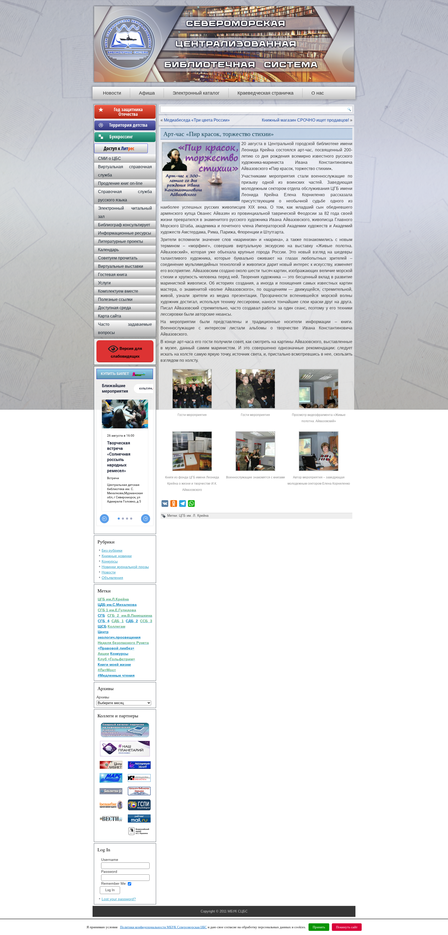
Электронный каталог (196, 93)
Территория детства (128, 125)
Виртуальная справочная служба (125, 171)
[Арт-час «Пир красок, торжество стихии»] (192, 408)
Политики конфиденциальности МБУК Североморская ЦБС (163, 927)
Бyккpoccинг (128, 136)
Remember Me (113, 883)
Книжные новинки (117, 556)
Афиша (147, 93)
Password (109, 871)
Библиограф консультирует (124, 225)
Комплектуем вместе (118, 291)
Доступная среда (114, 308)
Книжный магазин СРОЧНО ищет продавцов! (305, 120)
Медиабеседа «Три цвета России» (197, 120)
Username (109, 860)
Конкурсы (110, 561)
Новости (112, 93)
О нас (317, 93)
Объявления (112, 578)
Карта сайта (109, 316)
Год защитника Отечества (128, 111)
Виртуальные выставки (120, 266)
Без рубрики (112, 550)
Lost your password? (119, 899)
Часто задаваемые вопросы (125, 328)
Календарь (108, 249)
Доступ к (116, 148)
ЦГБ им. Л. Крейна (193, 516)
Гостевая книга (112, 274)
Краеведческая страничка (265, 93)
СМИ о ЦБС (109, 158)
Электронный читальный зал (125, 212)
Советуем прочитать (117, 258)
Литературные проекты (120, 241)
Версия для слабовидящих (126, 352)
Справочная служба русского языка (125, 195)
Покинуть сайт (347, 927)
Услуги (104, 283)
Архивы (102, 697)
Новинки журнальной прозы (125, 567)
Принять (319, 927)
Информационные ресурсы (124, 233)
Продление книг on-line (120, 183)
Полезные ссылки (115, 299)
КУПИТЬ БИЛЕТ (115, 374)
